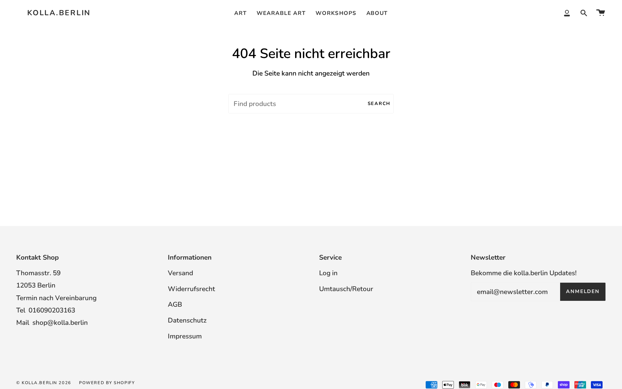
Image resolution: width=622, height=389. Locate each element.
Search (379, 103)
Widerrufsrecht (191, 288)
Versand (180, 272)
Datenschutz (187, 320)
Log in (328, 272)
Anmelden (583, 291)
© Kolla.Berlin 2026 (43, 383)
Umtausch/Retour (346, 288)
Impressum (185, 336)
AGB (175, 304)
